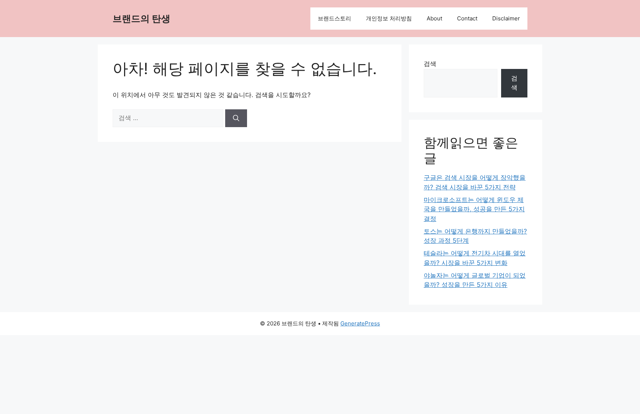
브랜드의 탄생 (141, 18)
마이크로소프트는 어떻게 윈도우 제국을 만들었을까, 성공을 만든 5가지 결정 (474, 209)
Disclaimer (506, 18)
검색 (430, 63)
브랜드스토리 (334, 18)
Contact (467, 18)
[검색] (236, 118)
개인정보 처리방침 (389, 18)
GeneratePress (360, 323)
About (434, 18)
